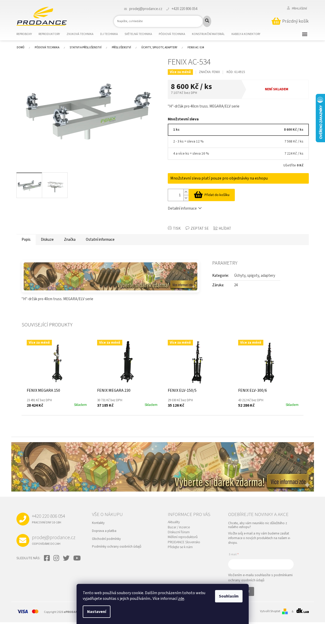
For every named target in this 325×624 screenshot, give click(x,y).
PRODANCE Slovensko (184, 542)
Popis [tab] (26, 239)
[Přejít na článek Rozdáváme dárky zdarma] (110, 276)
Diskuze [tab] (47, 239)
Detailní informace (182, 208)
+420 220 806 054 (48, 518)
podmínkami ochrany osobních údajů (260, 578)
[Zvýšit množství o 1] (186, 192)
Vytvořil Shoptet (270, 611)
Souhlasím (229, 596)
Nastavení (96, 611)
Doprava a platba (104, 531)
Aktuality (174, 522)
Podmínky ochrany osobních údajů (116, 546)
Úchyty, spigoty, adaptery (254, 275)
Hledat (207, 21)
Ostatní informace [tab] (100, 239)
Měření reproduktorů (183, 537)
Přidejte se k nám (180, 547)
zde (181, 598)
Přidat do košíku (217, 195)
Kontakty (98, 523)
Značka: (209, 71)
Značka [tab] (70, 239)
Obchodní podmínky (106, 539)
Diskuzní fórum (179, 532)
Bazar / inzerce (179, 527)
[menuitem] (27, 34)
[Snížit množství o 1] (186, 198)
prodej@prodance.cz (53, 540)
